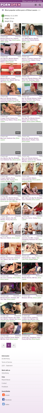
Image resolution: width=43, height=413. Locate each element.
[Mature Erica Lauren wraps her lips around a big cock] (10, 228)
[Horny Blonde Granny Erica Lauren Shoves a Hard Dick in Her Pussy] (32, 49)
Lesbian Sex (26, 319)
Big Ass (31, 38)
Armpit (24, 337)
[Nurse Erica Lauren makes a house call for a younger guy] (32, 208)
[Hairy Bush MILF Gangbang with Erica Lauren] (32, 328)
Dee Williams (13, 201)
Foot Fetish (28, 100)
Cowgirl (2, 178)
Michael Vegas (10, 181)
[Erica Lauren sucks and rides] (32, 268)
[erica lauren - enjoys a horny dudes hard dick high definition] (32, 89)
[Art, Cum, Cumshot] (10, 268)
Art (29, 238)
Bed (23, 118)
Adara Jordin (4, 42)
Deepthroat (3, 60)
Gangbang (25, 239)
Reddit (7, 395)
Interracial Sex (26, 258)
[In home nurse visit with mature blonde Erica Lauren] (10, 49)
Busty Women (35, 40)
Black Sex (25, 138)
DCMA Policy (6, 359)
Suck (7, 339)
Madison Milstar (27, 181)
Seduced (3, 180)
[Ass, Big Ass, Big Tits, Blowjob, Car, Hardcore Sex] (10, 149)
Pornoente (18, 276)
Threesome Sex (27, 180)
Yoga (10, 40)
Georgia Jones (26, 321)
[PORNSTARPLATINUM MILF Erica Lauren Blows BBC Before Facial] (32, 188)
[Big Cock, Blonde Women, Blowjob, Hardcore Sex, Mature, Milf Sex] (32, 149)
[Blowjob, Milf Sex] (32, 288)
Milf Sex (17, 80)
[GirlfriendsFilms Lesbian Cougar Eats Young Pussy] (32, 308)
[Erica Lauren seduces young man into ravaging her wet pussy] (10, 169)
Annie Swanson (10, 321)
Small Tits (25, 80)
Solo (37, 140)
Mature (2, 62)
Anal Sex (25, 238)
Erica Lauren (16, 40)
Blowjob (16, 158)
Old (1, 82)
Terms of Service (7, 362)
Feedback (5, 387)
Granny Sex (37, 58)
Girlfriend (35, 317)
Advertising (5, 373)
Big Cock (25, 78)
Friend (29, 317)
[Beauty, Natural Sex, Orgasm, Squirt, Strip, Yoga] (10, 29)
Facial (16, 100)
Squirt (2, 40)
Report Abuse (6, 380)
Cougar (13, 78)
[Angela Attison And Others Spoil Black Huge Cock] (32, 248)
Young (12, 180)
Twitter (7, 404)
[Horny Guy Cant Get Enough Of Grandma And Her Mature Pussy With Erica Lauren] (10, 109)
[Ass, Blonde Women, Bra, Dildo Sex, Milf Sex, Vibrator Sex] (10, 308)
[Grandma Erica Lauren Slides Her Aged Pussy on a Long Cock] (10, 208)
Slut (11, 219)
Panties (33, 140)
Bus (28, 40)
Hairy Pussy (36, 100)
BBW (26, 38)
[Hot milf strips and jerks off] (10, 288)
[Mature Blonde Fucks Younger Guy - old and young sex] (10, 69)
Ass (23, 38)
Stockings (32, 80)
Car (1, 160)
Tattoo (37, 80)
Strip (6, 40)
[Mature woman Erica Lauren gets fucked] (10, 248)
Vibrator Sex (13, 319)
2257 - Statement (7, 365)
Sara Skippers (35, 82)
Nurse (30, 218)
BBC (23, 198)
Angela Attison (33, 259)
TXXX (19, 57)
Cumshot (30, 58)
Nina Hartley (17, 278)
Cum (23, 178)
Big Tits (24, 98)
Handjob (3, 199)
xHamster (18, 36)
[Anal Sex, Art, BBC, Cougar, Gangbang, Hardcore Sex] (32, 228)
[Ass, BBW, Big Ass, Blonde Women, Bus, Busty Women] (32, 29)
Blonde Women (13, 58)
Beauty (2, 38)
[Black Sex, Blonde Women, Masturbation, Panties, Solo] (32, 129)
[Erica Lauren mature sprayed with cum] (10, 328)
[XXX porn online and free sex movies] (11, 4)
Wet (8, 180)
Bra (15, 317)
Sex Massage (11, 199)
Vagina (34, 258)
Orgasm (15, 38)
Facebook (8, 400)
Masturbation (26, 140)
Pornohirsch (39, 256)
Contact (4, 383)
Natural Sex (9, 38)
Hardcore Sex (12, 60)
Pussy (38, 60)
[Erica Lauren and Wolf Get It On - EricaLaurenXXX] (10, 129)
